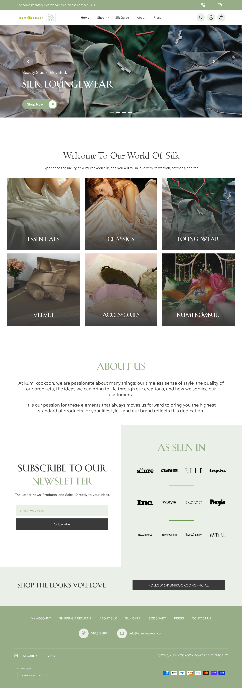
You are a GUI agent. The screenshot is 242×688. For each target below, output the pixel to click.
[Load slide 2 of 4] (118, 112)
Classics (121, 239)
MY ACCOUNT (41, 618)
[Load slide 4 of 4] (130, 112)
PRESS (179, 618)
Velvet (43, 315)
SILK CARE (132, 618)
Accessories (121, 315)
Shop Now (35, 104)
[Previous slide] (28, 61)
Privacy (49, 656)
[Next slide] (214, 61)
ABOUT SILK (108, 618)
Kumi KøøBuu (198, 315)
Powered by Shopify (211, 655)
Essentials (43, 239)
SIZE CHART (157, 618)
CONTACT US (201, 618)
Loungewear (198, 239)
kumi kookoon (182, 655)
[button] (102, 17)
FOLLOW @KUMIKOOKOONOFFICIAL (179, 585)
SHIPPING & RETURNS (75, 618)
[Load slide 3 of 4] (124, 112)
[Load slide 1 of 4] (112, 112)
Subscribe (62, 524)
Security (30, 656)
